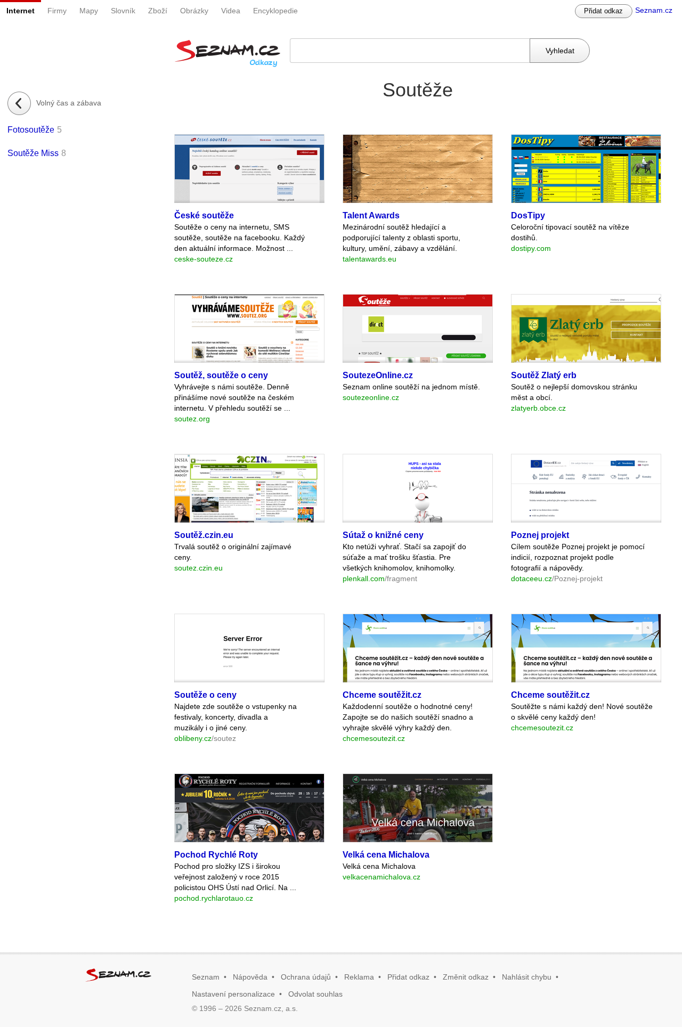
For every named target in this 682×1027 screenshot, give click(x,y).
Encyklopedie (275, 10)
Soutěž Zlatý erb (544, 375)
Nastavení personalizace (233, 994)
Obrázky (194, 10)
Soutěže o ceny (205, 694)
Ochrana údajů (306, 977)
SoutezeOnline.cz (378, 375)
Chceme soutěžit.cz (382, 694)
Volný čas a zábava (68, 103)
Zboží (157, 10)
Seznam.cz (653, 10)
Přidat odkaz (603, 11)
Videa (230, 10)
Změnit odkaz (466, 977)
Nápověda (250, 977)
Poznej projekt (540, 535)
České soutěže (204, 215)
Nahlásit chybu (526, 977)
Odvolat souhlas (315, 994)
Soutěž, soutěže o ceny (221, 375)
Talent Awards (371, 215)
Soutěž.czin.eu (203, 535)
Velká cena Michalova (386, 854)
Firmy (57, 10)
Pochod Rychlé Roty (216, 854)
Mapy (88, 10)
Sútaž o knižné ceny (383, 535)
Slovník (123, 10)
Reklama (359, 977)
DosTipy (528, 215)
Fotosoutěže (30, 129)
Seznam (206, 977)
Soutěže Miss (33, 153)
